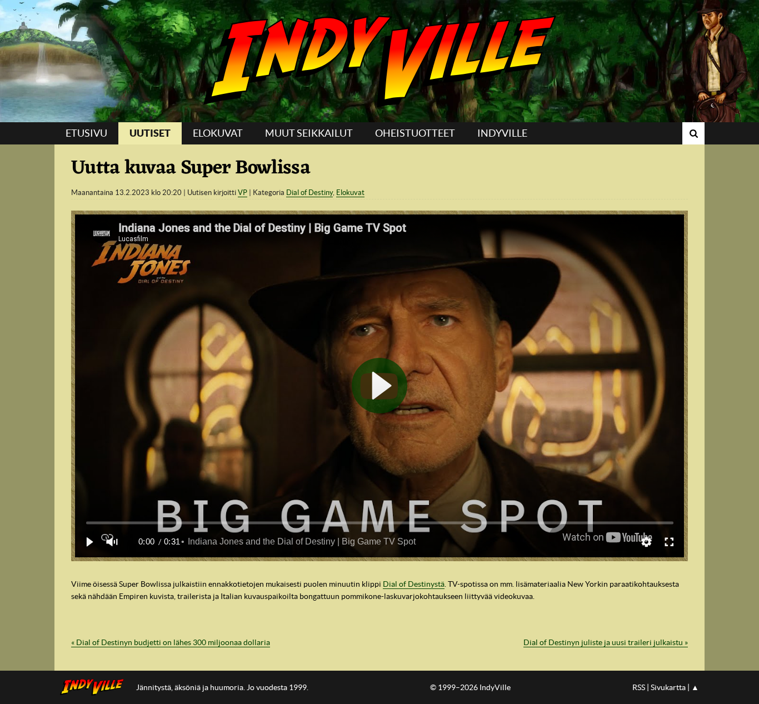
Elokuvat (218, 133)
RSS (638, 687)
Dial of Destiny (309, 192)
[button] (88, 541)
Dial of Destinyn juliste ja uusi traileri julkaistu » (605, 642)
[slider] (379, 522)
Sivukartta (668, 687)
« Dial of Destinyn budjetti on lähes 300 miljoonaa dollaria (170, 642)
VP (242, 192)
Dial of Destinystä (414, 584)
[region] (379, 385)
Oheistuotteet (415, 133)
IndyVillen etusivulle (95, 687)
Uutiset (150, 133)
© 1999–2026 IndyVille (470, 687)
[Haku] (693, 133)
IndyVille (379, 61)
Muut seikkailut (309, 133)
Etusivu (86, 133)
